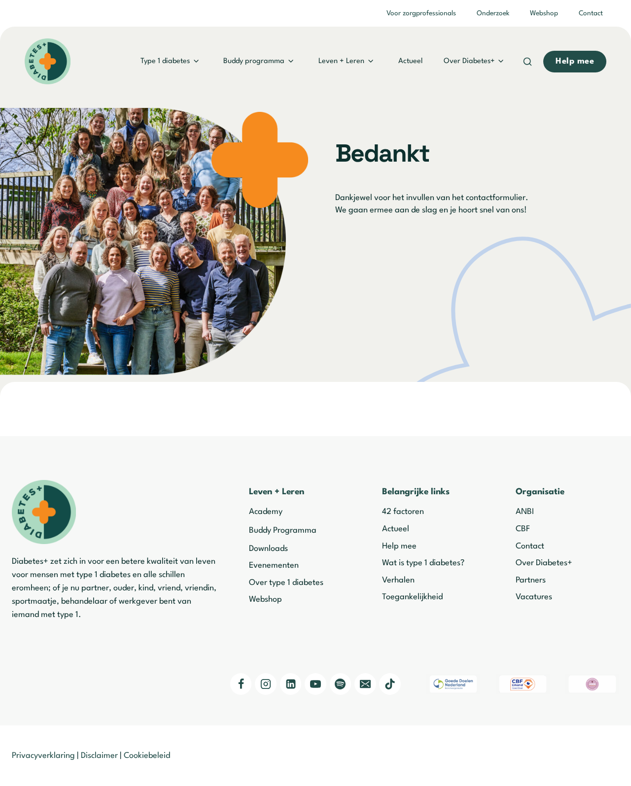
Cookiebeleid (147, 756)
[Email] (365, 684)
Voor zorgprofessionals (421, 13)
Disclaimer (99, 756)
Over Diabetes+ (469, 61)
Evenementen (274, 565)
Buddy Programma (282, 530)
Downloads (268, 549)
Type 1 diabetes (165, 61)
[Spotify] (340, 684)
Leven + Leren (341, 61)
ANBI (525, 512)
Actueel (410, 61)
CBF (523, 529)
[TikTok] (390, 684)
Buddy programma (253, 61)
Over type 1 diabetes (286, 583)
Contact (591, 13)
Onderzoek (493, 13)
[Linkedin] (291, 684)
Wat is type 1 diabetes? (423, 563)
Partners (531, 580)
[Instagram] (266, 684)
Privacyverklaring (43, 756)
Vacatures (534, 597)
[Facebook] (241, 684)
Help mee (399, 546)
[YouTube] (315, 684)
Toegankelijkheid (412, 597)
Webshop (544, 13)
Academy (265, 512)
